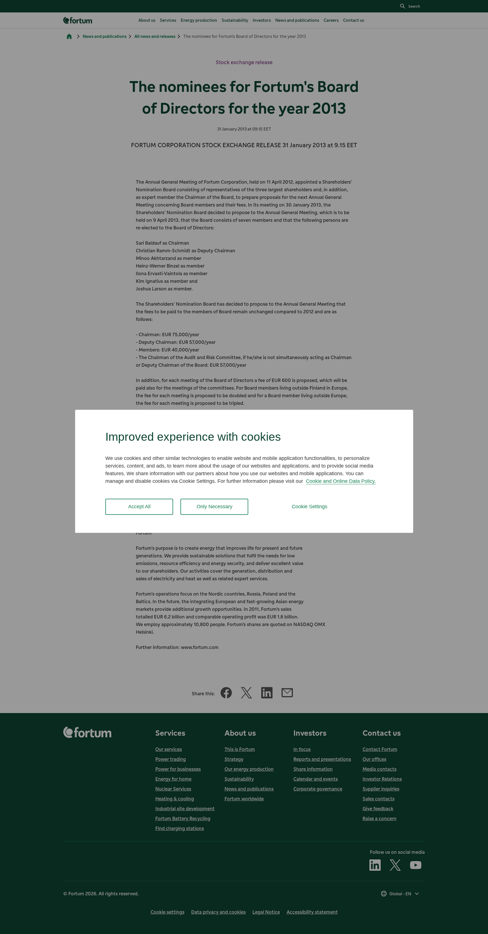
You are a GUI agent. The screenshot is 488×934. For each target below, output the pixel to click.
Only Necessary (214, 506)
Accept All (139, 506)
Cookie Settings (309, 506)
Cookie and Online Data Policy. (341, 481)
